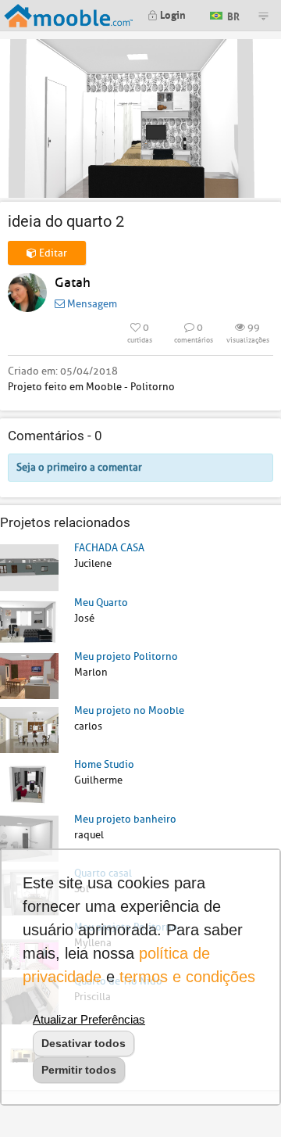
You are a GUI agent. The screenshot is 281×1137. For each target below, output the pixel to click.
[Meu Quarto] (29, 621)
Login (172, 13)
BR (232, 14)
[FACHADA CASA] (29, 566)
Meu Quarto (101, 602)
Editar (52, 253)
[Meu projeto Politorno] (29, 675)
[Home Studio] (29, 783)
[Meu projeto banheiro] (29, 838)
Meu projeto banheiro (125, 819)
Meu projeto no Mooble (129, 710)
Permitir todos (78, 1069)
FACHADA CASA (109, 547)
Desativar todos (83, 1043)
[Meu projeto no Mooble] (29, 729)
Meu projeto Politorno (126, 656)
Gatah (73, 282)
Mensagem (91, 303)
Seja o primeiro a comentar (79, 467)
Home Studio (104, 764)
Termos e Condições (187, 976)
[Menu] (263, 15)
